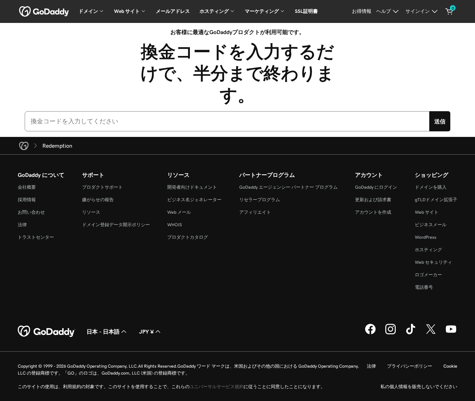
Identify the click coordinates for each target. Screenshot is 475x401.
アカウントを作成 (373, 212)
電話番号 (424, 287)
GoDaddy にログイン (376, 187)
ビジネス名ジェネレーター (194, 199)
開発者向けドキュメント (192, 187)
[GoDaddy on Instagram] (390, 333)
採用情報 (27, 199)
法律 (22, 224)
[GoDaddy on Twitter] (431, 333)
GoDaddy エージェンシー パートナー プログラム (288, 187)
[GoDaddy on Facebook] (370, 333)
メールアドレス (173, 11)
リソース (91, 212)
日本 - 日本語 (103, 331)
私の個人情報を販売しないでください (418, 386)
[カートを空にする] (449, 11)
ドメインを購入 (430, 187)
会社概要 (27, 187)
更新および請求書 (373, 199)
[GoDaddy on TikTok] (410, 333)
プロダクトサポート (102, 187)
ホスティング (428, 249)
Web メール (179, 212)
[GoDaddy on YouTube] (451, 333)
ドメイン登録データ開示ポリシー (116, 224)
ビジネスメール (430, 224)
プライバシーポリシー (409, 366)
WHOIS (174, 224)
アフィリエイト (255, 212)
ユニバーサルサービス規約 (217, 386)
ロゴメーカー (428, 274)
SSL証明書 (306, 11)
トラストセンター (36, 237)
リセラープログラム (259, 199)
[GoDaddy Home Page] (46, 331)
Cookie (450, 366)
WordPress (425, 237)
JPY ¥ (146, 331)
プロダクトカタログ (187, 237)
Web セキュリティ (433, 262)
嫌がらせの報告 (98, 199)
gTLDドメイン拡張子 (436, 199)
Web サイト (426, 212)
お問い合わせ (31, 212)
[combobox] (227, 121)
